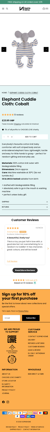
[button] (8, 114)
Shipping (17, 124)
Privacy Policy (23, 311)
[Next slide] (48, 248)
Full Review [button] (12, 261)
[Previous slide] (2, 248)
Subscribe (31, 318)
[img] (13, 228)
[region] (25, 49)
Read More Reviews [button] (25, 270)
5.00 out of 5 (31, 280)
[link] (24, 93)
